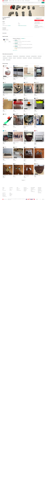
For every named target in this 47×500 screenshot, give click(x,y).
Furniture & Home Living (26, 188)
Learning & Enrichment (5, 196)
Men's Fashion (18, 189)
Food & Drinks (25, 190)
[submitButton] (43, 2)
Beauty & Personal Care (19, 190)
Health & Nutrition (25, 189)
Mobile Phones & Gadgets (33, 189)
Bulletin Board (11, 194)
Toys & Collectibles (39, 188)
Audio (31, 190)
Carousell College (4, 190)
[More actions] (43, 6)
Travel (38, 191)
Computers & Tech (32, 188)
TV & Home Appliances (33, 191)
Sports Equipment (39, 192)
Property (10, 189)
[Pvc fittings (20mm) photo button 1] (23, 10)
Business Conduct (9, 199)
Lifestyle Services (4, 194)
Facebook (3, 188)
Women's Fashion (18, 188)
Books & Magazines (39, 189)
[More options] (13, 80)
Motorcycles (11, 190)
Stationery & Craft (39, 190)
